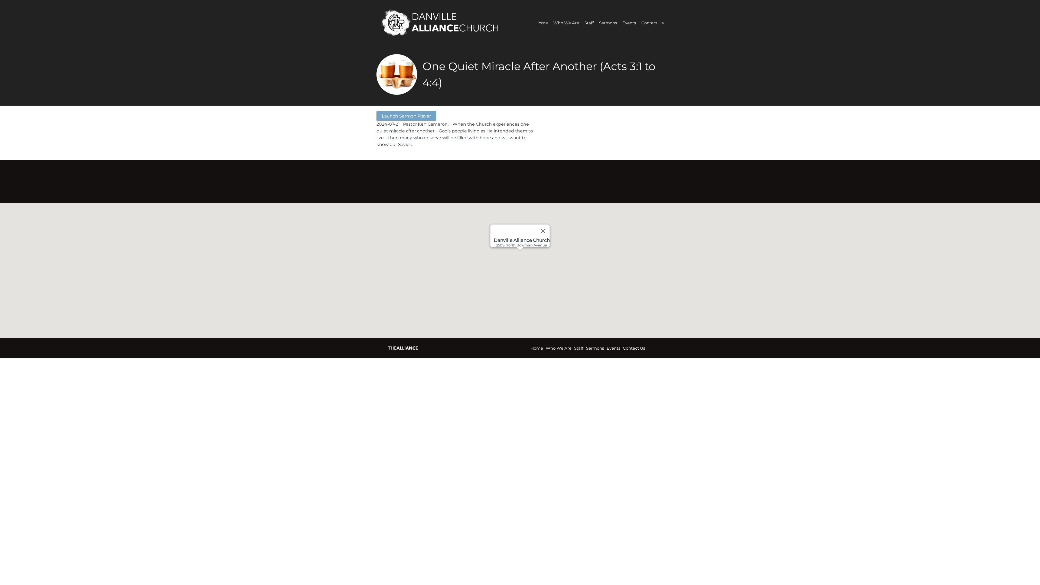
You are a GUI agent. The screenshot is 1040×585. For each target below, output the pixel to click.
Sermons (608, 22)
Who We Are (566, 22)
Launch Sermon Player (406, 116)
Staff (589, 22)
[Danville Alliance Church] (444, 23)
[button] (530, 270)
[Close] (543, 231)
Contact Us (652, 22)
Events (629, 22)
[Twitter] (528, 180)
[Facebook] (512, 180)
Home (541, 22)
